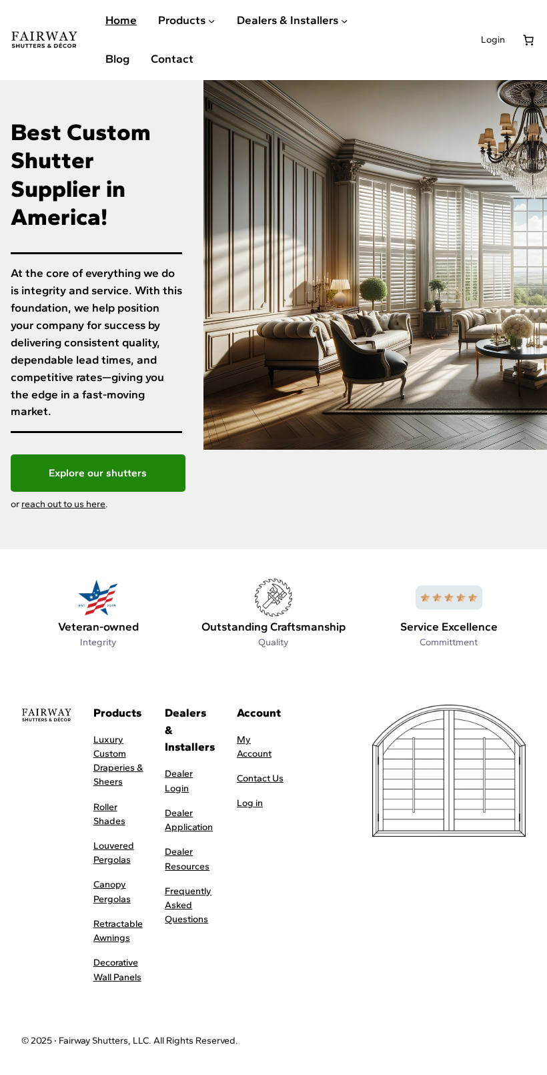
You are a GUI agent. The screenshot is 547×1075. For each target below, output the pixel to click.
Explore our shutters (98, 472)
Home (121, 20)
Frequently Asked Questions (188, 905)
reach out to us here (63, 504)
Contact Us (260, 778)
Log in (250, 803)
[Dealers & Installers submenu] (344, 20)
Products (181, 20)
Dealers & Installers (287, 20)
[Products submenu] (211, 20)
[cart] (528, 40)
